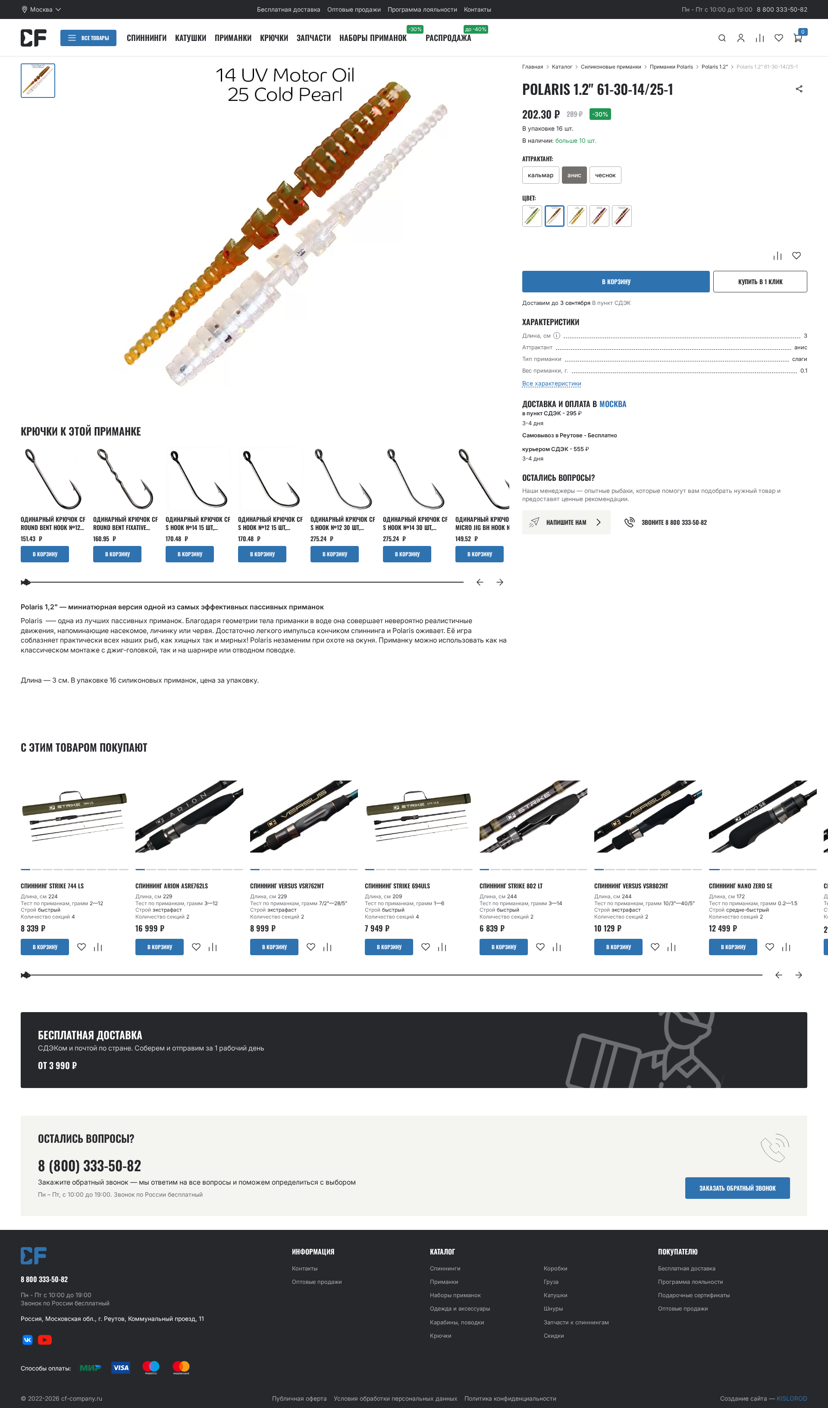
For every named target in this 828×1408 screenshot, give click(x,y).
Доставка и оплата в (574, 403)
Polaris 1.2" (715, 66)
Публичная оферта (299, 1398)
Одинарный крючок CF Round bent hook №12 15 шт (53, 523)
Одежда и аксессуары (460, 1308)
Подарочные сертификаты (694, 1295)
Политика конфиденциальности (510, 1398)
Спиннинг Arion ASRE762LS (171, 886)
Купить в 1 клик (760, 281)
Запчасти (314, 37)
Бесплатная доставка (288, 9)
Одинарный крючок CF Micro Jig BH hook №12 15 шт (487, 523)
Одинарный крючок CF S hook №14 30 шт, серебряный (415, 523)
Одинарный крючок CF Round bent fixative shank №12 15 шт (125, 523)
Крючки (274, 37)
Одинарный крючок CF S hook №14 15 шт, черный (198, 523)
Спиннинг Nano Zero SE (740, 886)
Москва (613, 403)
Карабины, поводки (457, 1322)
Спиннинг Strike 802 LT (511, 886)
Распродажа (448, 37)
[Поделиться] (799, 89)
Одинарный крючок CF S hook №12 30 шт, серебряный (342, 523)
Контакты (477, 9)
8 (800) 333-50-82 (89, 1165)
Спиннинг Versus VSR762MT (287, 886)
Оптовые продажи (354, 9)
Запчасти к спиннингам (576, 1322)
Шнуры (553, 1308)
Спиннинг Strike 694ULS (397, 886)
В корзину (616, 281)
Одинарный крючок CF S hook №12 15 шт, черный (270, 523)
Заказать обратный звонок (737, 1187)
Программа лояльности (422, 9)
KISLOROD (792, 1398)
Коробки (556, 1268)
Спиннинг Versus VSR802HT (631, 886)
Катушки (190, 37)
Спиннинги (146, 37)
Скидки (554, 1335)
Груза (551, 1281)
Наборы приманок (373, 37)
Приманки (233, 37)
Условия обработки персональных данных (396, 1398)
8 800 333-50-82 (782, 9)
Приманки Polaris (671, 66)
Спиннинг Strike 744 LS (52, 886)
